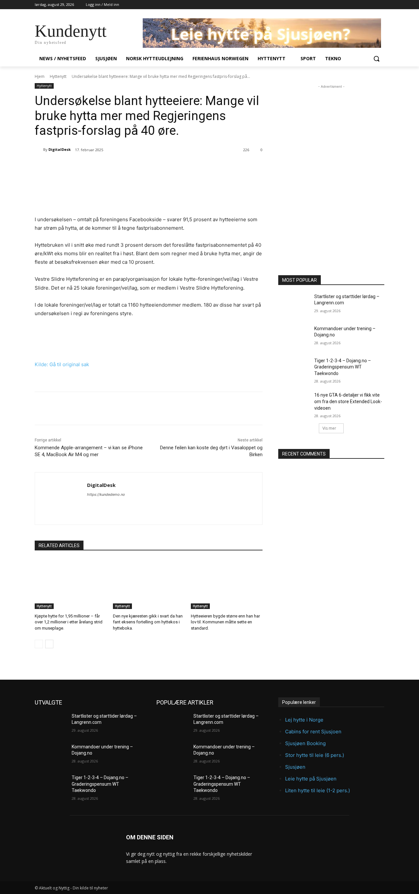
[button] (376, 58)
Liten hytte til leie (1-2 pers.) (317, 790)
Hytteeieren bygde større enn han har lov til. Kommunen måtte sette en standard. (225, 622)
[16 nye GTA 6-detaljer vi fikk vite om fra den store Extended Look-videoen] (294, 403)
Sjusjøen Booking (305, 743)
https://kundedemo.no (106, 494)
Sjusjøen (295, 767)
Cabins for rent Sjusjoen (313, 731)
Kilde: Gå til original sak (62, 364)
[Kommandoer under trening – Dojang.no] (294, 337)
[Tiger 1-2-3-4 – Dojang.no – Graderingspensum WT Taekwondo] (294, 369)
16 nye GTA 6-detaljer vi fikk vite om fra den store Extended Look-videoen (348, 401)
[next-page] (49, 644)
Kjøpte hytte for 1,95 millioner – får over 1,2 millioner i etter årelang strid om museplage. (68, 622)
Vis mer (329, 428)
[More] (139, 166)
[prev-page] (39, 644)
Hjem (40, 76)
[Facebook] (78, 166)
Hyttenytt (58, 76)
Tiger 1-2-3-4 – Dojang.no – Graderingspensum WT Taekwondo (342, 367)
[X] (93, 166)
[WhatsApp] (124, 166)
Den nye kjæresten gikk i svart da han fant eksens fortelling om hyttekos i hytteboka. (148, 622)
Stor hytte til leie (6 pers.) (314, 755)
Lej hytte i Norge (304, 720)
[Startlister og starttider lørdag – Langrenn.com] (294, 305)
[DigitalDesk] (39, 149)
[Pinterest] (109, 166)
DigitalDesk (59, 149)
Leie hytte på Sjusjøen (311, 779)
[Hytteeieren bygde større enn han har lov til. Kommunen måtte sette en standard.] (227, 584)
